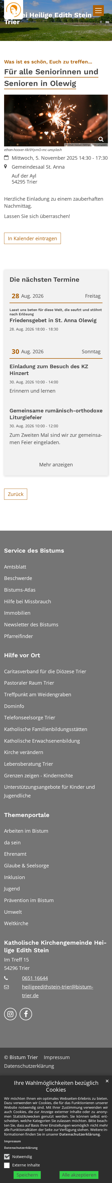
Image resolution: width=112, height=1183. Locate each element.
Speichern (27, 1175)
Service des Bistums (34, 550)
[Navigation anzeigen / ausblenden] (98, 10)
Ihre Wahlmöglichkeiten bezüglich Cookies (56, 1086)
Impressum (12, 1141)
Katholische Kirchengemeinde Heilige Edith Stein (55, 946)
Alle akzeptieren (79, 1175)
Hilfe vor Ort (22, 655)
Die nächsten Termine (44, 279)
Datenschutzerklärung (79, 1134)
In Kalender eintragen (32, 238)
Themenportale (26, 815)
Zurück (15, 494)
